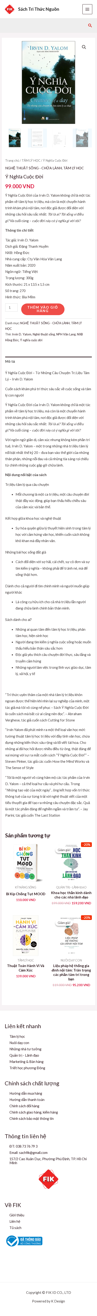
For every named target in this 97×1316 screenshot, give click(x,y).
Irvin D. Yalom (21, 334)
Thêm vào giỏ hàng (42, 309)
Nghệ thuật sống (44, 334)
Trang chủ (12, 160)
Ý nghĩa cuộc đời (31, 340)
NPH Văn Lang (66, 334)
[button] (90, 25)
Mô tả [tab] (10, 361)
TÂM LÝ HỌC (31, 160)
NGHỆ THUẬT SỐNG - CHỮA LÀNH (33, 168)
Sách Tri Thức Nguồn (38, 9)
